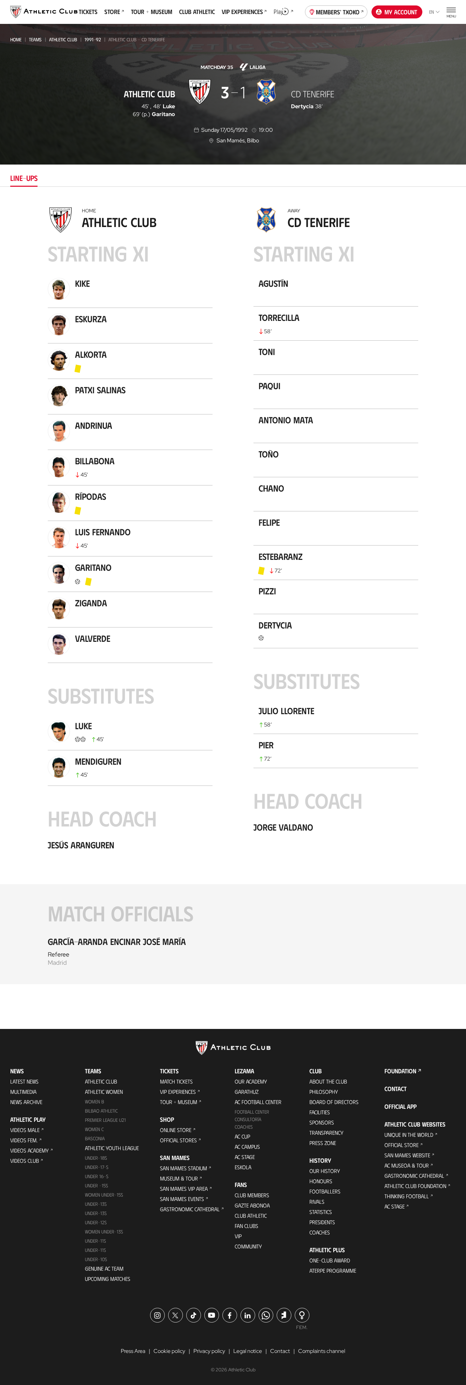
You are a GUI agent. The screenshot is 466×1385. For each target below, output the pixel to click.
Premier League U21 (105, 1120)
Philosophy (323, 1091)
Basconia (95, 1138)
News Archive (26, 1102)
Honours (320, 1181)
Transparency (326, 1132)
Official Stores (178, 1140)
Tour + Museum (178, 1102)
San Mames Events (182, 1199)
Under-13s (96, 1204)
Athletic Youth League (112, 1148)
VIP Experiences (178, 1091)
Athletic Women (104, 1091)
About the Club (328, 1081)
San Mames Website (407, 1155)
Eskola (243, 1167)
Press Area (133, 1351)
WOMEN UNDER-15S (104, 1195)
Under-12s (96, 1222)
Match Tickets (176, 1081)
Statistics (320, 1212)
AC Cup (242, 1136)
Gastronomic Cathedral (190, 1209)
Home (15, 39)
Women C (94, 1129)
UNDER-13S (96, 1213)
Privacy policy (209, 1351)
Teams (35, 39)
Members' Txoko (338, 12)
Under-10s (96, 1259)
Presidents (322, 1222)
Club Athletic (251, 1215)
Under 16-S (96, 1176)
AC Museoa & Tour (406, 1165)
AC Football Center (258, 1102)
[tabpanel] (233, 593)
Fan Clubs (246, 1226)
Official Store (401, 1145)
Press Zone (322, 1143)
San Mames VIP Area (184, 1188)
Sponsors (321, 1122)
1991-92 (93, 39)
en (431, 12)
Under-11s (95, 1250)
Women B (94, 1101)
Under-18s (96, 1158)
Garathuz (247, 1091)
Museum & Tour (179, 1178)
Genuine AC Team (104, 1268)
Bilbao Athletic (101, 1111)
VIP (238, 1236)
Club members (252, 1195)
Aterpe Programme (332, 1270)
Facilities (319, 1112)
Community (248, 1246)
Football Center (252, 1112)
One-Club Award (329, 1260)
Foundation (400, 1071)
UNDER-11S (95, 1241)
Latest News (24, 1081)
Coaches (244, 1127)
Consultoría (248, 1119)
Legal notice (247, 1351)
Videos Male (25, 1130)
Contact (395, 1088)
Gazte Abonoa (252, 1205)
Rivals (316, 1201)
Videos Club (24, 1160)
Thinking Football (406, 1196)
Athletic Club (63, 39)
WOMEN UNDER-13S (104, 1231)
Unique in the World (408, 1134)
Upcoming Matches (107, 1278)
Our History (324, 1171)
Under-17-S (96, 1167)
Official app (400, 1106)
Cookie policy (169, 1351)
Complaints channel (321, 1351)
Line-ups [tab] (24, 177)
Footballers (324, 1191)
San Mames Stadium (183, 1168)
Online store (175, 1130)
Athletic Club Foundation (415, 1186)
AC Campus (247, 1146)
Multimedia (23, 1091)
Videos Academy (29, 1150)
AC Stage (245, 1157)
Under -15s (96, 1185)
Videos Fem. (24, 1140)
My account (400, 12)
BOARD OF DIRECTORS (334, 1102)
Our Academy (251, 1081)
